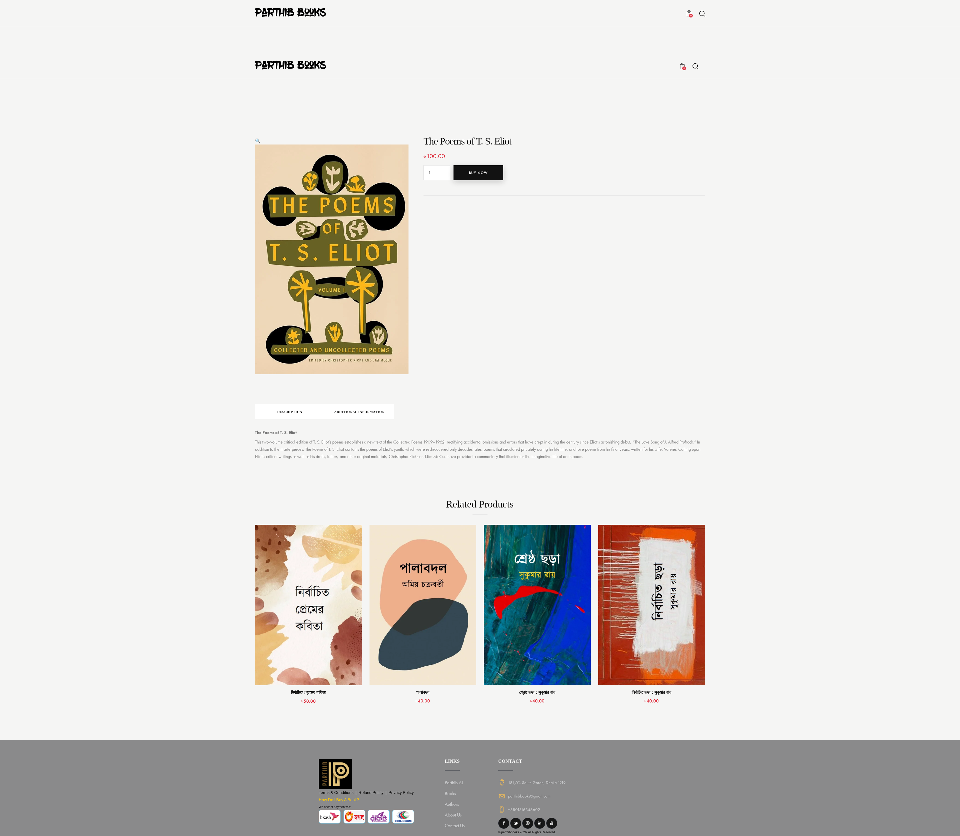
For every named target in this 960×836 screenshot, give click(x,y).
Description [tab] (289, 412)
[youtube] (551, 823)
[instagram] (527, 823)
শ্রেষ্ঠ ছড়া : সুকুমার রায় (537, 692)
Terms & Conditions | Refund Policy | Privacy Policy (366, 792)
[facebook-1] (503, 823)
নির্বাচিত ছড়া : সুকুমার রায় (651, 692)
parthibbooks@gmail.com (529, 796)
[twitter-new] (515, 823)
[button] (257, 141)
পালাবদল (423, 692)
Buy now (478, 172)
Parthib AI (454, 783)
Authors (452, 804)
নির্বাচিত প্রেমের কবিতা (308, 692)
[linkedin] (539, 823)
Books (450, 793)
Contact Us (455, 825)
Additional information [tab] (359, 412)
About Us (453, 815)
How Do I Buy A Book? (339, 800)
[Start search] (702, 14)
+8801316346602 (524, 809)
